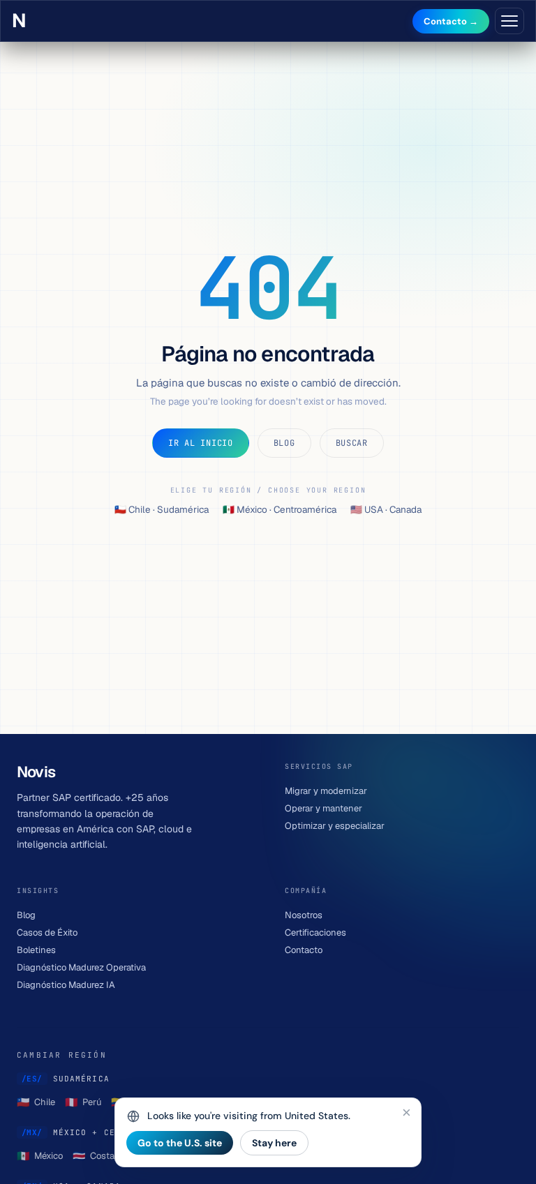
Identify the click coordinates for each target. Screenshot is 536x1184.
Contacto (303, 950)
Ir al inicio (200, 443)
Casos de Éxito (47, 932)
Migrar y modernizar (326, 791)
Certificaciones (315, 932)
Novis (22, 21)
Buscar (352, 443)
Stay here (274, 1143)
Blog (284, 443)
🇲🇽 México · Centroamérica (279, 509)
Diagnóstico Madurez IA (66, 985)
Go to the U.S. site (179, 1143)
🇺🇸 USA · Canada (386, 509)
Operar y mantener (323, 808)
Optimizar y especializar (335, 826)
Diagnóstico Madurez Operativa (81, 967)
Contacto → (451, 21)
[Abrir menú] (509, 21)
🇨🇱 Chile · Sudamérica (161, 509)
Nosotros (303, 915)
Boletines (36, 950)
